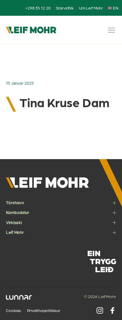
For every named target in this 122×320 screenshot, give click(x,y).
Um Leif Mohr (91, 7)
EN (115, 7)
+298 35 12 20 (38, 7)
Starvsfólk (65, 7)
